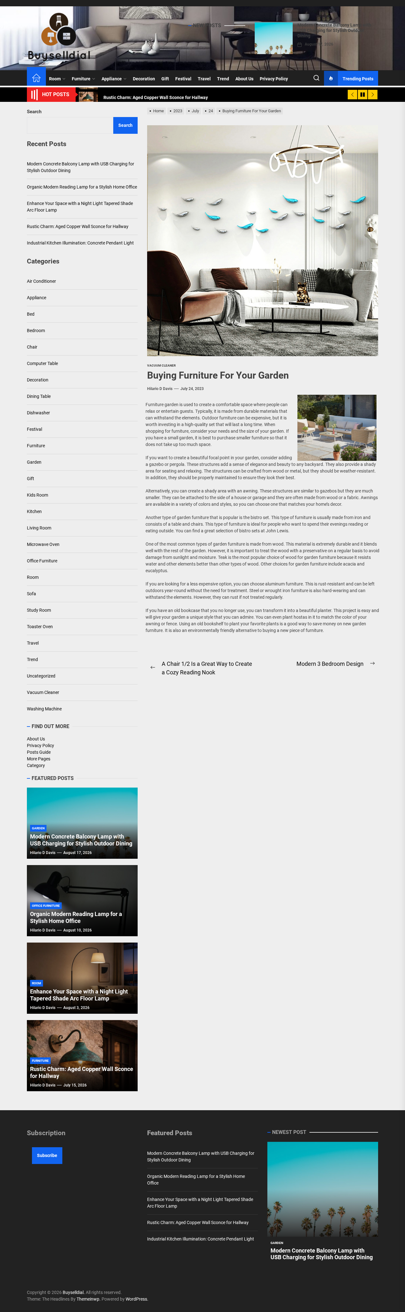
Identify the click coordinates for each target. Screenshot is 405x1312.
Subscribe (47, 1155)
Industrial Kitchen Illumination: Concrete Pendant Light (80, 242)
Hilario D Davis (159, 389)
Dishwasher (38, 412)
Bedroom (36, 330)
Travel (204, 78)
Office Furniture (42, 560)
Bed (30, 314)
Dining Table (39, 396)
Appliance (112, 78)
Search (34, 111)
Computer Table (42, 363)
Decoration (144, 78)
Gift (165, 78)
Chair (32, 347)
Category (36, 765)
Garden (34, 462)
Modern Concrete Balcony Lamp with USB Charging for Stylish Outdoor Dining (334, 30)
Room (55, 78)
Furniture (81, 78)
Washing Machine (44, 708)
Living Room (39, 527)
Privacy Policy (274, 78)
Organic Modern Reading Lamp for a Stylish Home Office (82, 186)
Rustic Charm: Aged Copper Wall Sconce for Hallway (77, 226)
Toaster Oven (40, 626)
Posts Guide (39, 752)
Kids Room (37, 495)
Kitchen (34, 511)
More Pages (38, 758)
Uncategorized (41, 675)
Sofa (31, 593)
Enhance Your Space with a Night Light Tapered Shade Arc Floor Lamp (80, 207)
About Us (244, 78)
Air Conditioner (41, 281)
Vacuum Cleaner (43, 692)
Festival (183, 78)
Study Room (39, 610)
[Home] (36, 78)
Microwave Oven (43, 544)
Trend (223, 78)
